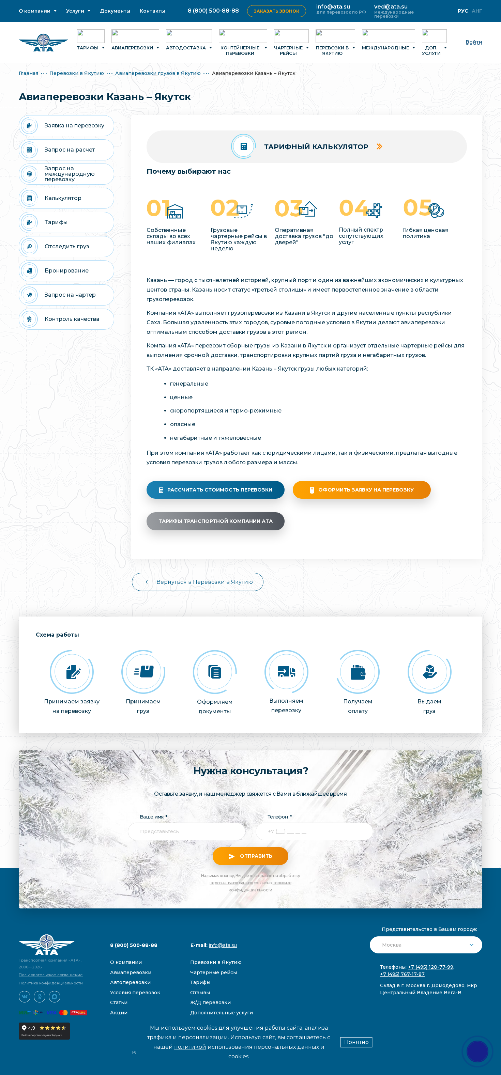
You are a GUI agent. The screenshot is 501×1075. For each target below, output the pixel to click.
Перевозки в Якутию (332, 50)
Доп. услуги (431, 50)
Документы (115, 11)
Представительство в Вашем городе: (429, 929)
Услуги (75, 11)
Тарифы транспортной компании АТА (215, 521)
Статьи (118, 1002)
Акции (118, 1013)
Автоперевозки (130, 982)
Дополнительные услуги (221, 1013)
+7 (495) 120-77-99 (430, 967)
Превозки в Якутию (216, 962)
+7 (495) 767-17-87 (402, 974)
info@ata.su (333, 6)
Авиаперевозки (132, 47)
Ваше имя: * (153, 817)
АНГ (477, 11)
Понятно (356, 1042)
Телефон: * (279, 817)
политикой (190, 1047)
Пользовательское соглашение (51, 974)
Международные (385, 47)
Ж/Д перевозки (210, 1002)
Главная (28, 73)
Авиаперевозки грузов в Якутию (158, 73)
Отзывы (200, 993)
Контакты (152, 11)
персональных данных (231, 882)
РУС (463, 11)
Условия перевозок (135, 993)
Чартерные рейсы (288, 50)
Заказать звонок (276, 11)
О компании (34, 11)
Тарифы (87, 47)
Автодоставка (186, 47)
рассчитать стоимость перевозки (219, 490)
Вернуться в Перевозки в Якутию (204, 582)
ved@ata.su (391, 6)
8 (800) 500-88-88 (213, 10)
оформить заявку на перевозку (366, 490)
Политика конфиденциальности (51, 983)
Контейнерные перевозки (240, 50)
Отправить (255, 856)
